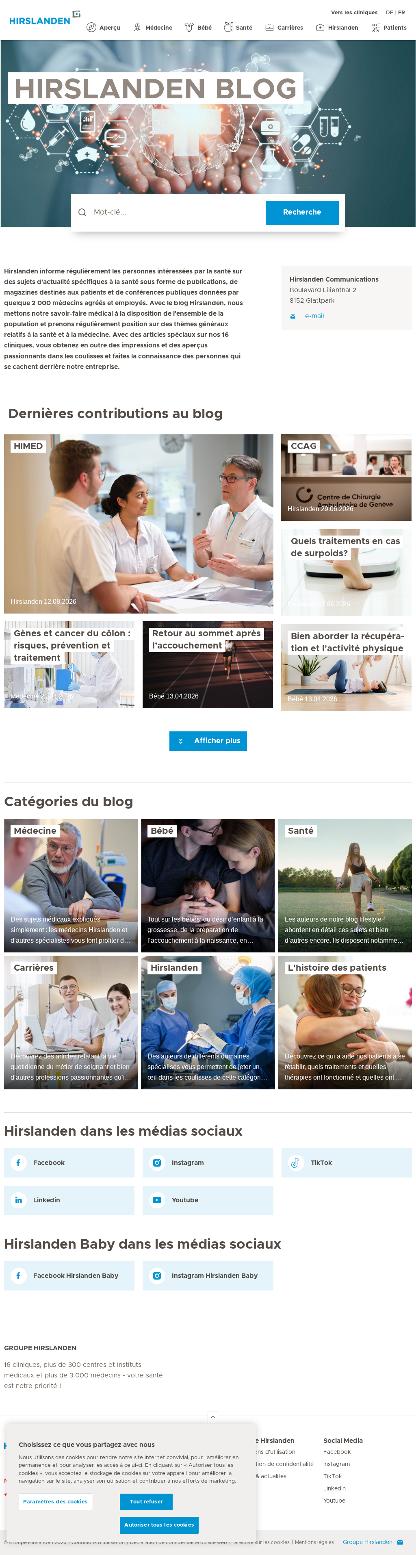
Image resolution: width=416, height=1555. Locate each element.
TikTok (332, 1476)
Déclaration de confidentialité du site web (178, 1542)
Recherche (302, 212)
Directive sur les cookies (261, 1542)
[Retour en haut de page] (213, 1417)
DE (389, 12)
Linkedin (334, 1489)
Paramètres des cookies (55, 1502)
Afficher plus (216, 741)
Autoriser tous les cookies (159, 1525)
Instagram (336, 1464)
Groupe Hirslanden (265, 1441)
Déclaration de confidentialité (274, 1464)
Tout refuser (146, 1502)
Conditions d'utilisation (265, 1452)
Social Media (343, 1441)
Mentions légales (314, 1542)
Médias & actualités (260, 1476)
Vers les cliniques (354, 12)
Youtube (334, 1501)
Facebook (337, 1452)
